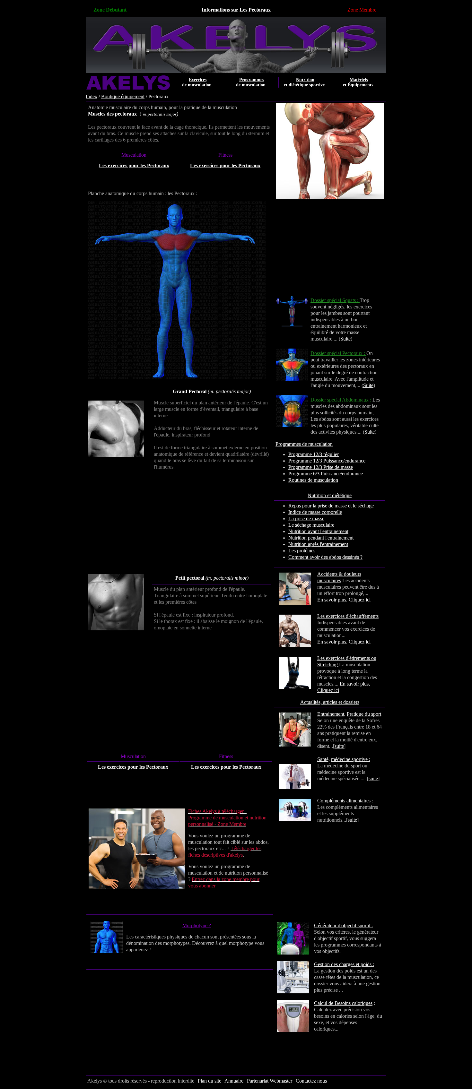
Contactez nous (311, 1081)
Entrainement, (331, 714)
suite (339, 746)
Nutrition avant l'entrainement (318, 531)
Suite (345, 338)
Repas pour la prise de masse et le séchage (331, 505)
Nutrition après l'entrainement (318, 544)
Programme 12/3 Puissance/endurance (326, 460)
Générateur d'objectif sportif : (343, 925)
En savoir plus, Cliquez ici (344, 599)
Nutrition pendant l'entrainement (321, 537)
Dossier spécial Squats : (335, 300)
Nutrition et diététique (330, 495)
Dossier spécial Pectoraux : (338, 353)
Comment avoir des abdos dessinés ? (325, 557)
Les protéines (301, 550)
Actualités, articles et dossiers (329, 702)
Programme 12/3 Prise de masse (320, 467)
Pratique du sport (364, 714)
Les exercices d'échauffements (348, 616)
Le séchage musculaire (311, 525)
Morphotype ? (196, 925)
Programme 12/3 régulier (313, 454)
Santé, (323, 759)
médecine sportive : (350, 759)
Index (91, 96)
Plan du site (209, 1081)
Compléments (331, 800)
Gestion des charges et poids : (344, 964)
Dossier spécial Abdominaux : (341, 399)
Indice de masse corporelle (315, 512)
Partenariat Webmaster (269, 1081)
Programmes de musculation (304, 444)
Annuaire (233, 1081)
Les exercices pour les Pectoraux (134, 165)
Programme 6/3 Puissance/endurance (325, 473)
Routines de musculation (313, 480)
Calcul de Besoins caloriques (343, 1003)
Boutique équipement (122, 96)
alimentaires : (359, 800)
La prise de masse (306, 518)
